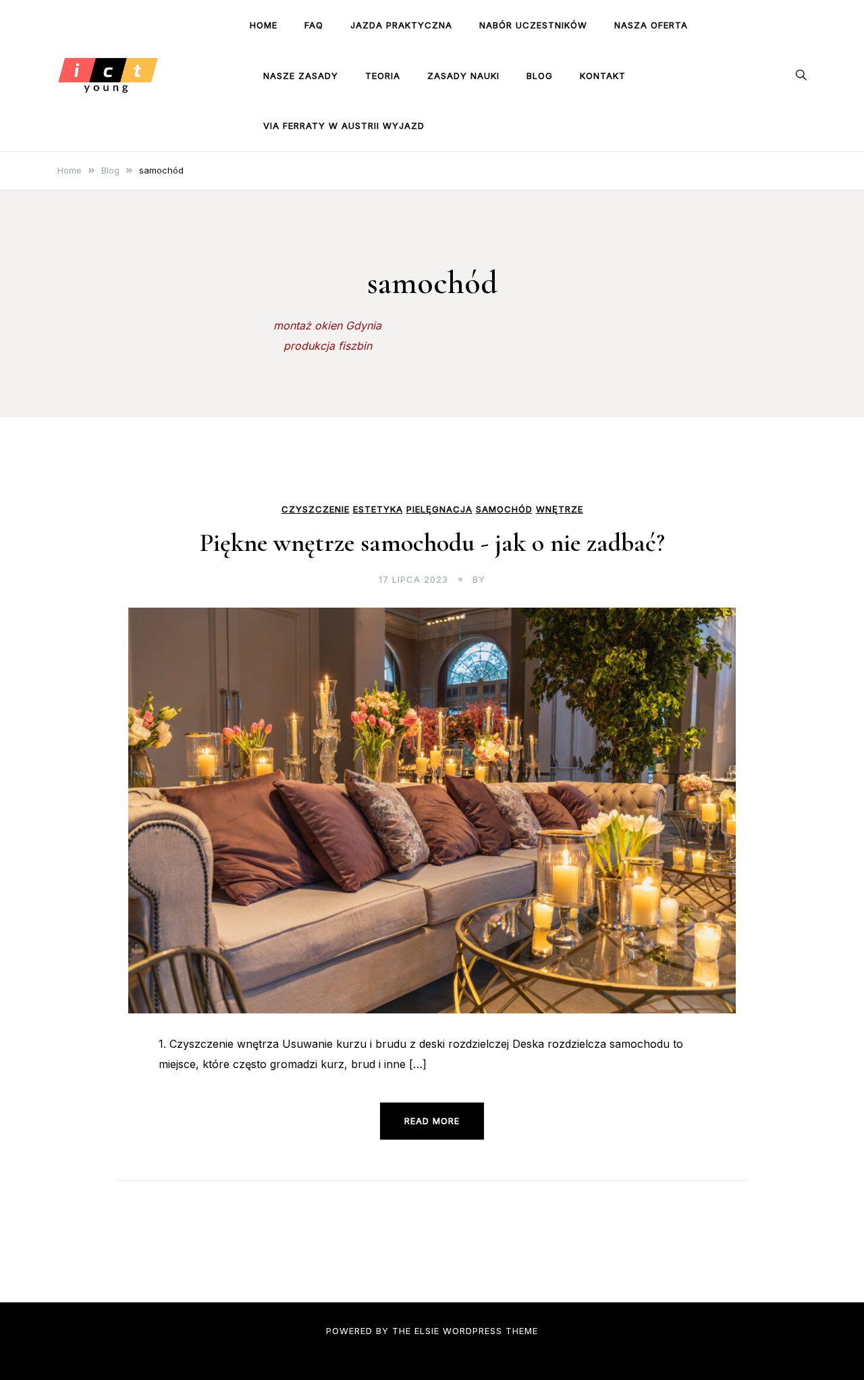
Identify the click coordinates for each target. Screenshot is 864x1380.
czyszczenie (315, 509)
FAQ (313, 25)
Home (263, 25)
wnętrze (559, 509)
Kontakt (603, 75)
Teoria (382, 75)
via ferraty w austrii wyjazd (344, 125)
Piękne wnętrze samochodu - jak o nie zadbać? (432, 542)
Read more (432, 1120)
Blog (539, 75)
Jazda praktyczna (401, 25)
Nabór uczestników (533, 25)
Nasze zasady (300, 75)
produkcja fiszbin (328, 345)
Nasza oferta (651, 25)
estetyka (378, 509)
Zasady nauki (463, 75)
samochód (504, 509)
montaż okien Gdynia (327, 325)
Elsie (426, 1330)
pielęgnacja (439, 509)
